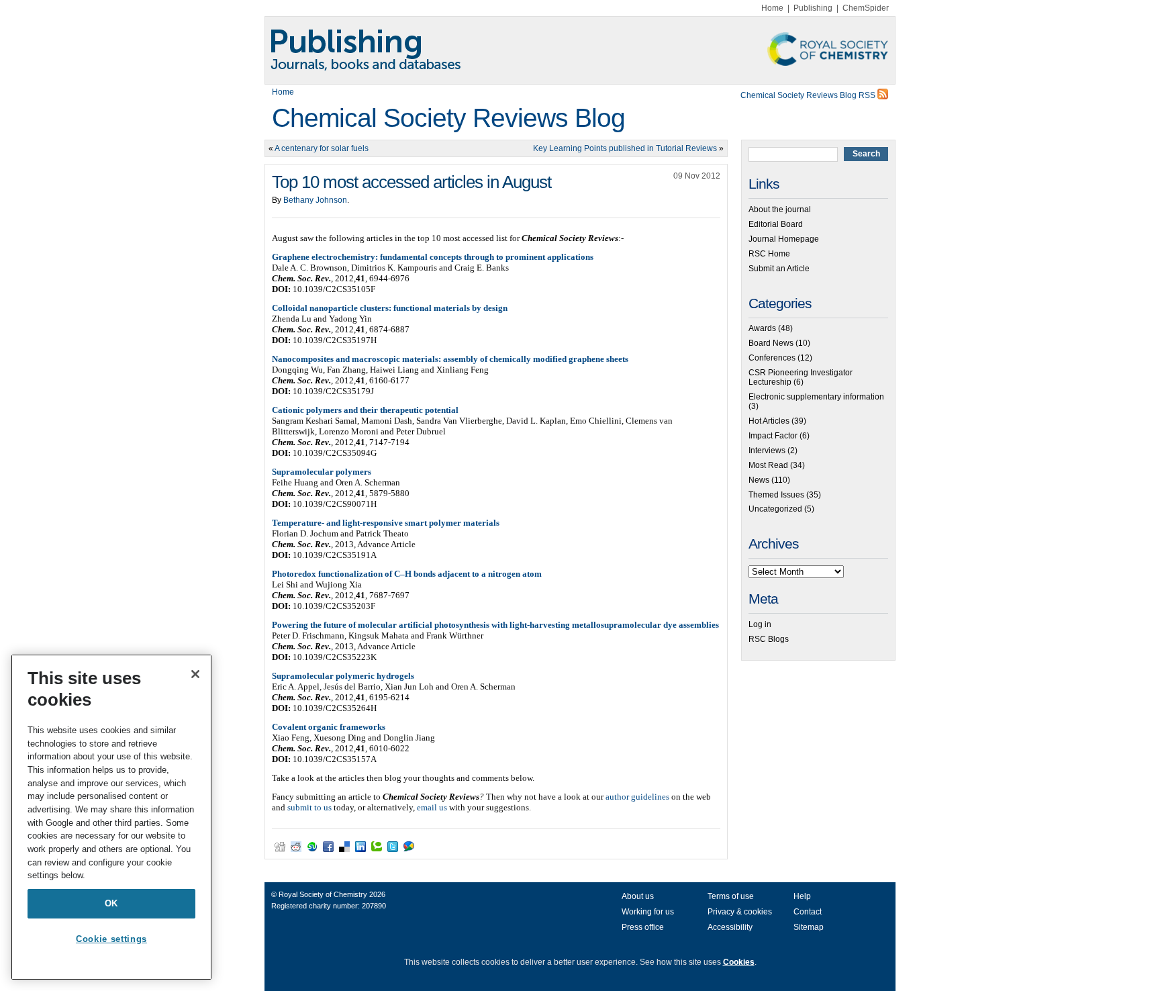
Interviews (766, 450)
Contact (807, 911)
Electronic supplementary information (816, 397)
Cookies (739, 962)
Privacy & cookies (740, 911)
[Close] (195, 674)
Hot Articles (768, 421)
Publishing (812, 8)
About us (638, 896)
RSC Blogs (768, 639)
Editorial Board (775, 224)
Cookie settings (111, 939)
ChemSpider (865, 8)
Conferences (771, 358)
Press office (643, 927)
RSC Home (769, 253)
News (758, 480)
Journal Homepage (783, 239)
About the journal (779, 209)
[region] (111, 817)
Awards (762, 328)
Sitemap (808, 927)
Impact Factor (773, 435)
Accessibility (730, 927)
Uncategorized (775, 509)
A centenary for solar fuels (322, 148)
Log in (759, 624)
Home (772, 8)
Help (802, 896)
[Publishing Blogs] (580, 50)
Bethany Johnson (315, 200)
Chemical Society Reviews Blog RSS (808, 95)
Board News (770, 343)
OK (111, 903)
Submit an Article (779, 268)
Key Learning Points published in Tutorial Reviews (625, 148)
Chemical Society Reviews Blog (448, 117)
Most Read (768, 465)
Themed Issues (776, 495)
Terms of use (731, 896)
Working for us (648, 911)
